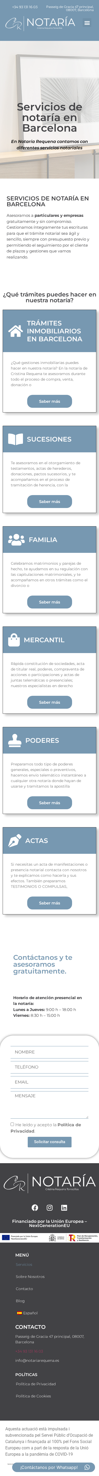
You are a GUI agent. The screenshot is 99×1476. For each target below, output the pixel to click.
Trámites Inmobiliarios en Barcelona (54, 331)
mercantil (44, 640)
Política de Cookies (33, 1396)
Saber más (49, 401)
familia (43, 540)
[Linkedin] (64, 1207)
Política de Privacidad (36, 1384)
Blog (20, 1300)
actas (36, 841)
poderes (42, 740)
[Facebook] (35, 1207)
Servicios (24, 1264)
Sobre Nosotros (30, 1276)
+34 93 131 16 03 (29, 1351)
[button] (87, 22)
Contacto (24, 1288)
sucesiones (49, 439)
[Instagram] (49, 1207)
